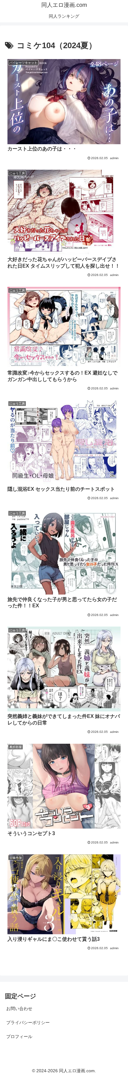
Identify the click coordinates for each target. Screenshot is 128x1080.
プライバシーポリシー (28, 1022)
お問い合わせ (19, 1008)
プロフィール (19, 1036)
